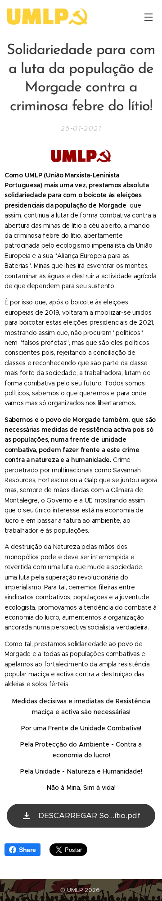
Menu (149, 17)
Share (27, 849)
